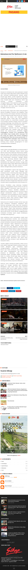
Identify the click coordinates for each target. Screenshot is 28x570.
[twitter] (22, 1)
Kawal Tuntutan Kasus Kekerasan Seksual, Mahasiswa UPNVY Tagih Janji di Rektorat (17, 506)
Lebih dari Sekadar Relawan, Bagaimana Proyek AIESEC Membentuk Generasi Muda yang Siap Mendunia (17, 390)
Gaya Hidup (4, 323)
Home (2, 46)
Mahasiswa (10, 50)
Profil (3, 470)
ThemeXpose (14, 565)
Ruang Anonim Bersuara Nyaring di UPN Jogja (12, 318)
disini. (19, 455)
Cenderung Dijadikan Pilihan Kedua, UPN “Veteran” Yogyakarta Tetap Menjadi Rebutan (16, 534)
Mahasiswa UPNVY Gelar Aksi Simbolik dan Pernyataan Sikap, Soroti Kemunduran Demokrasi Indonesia (13, 305)
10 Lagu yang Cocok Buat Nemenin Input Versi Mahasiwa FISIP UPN (17, 407)
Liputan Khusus (5, 465)
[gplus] (24, 1)
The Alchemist (10, 401)
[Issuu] (26, 1)
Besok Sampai (8, 485)
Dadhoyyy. (7, 476)
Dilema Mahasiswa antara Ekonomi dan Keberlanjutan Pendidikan (11, 330)
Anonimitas (4, 311)
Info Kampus (4, 463)
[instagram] (20, 1)
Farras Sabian (8, 481)
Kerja (6, 50)
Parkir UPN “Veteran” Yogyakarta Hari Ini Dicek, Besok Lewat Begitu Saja (16, 512)
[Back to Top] (14, 568)
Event (3, 461)
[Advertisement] (14, 30)
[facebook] (17, 1)
